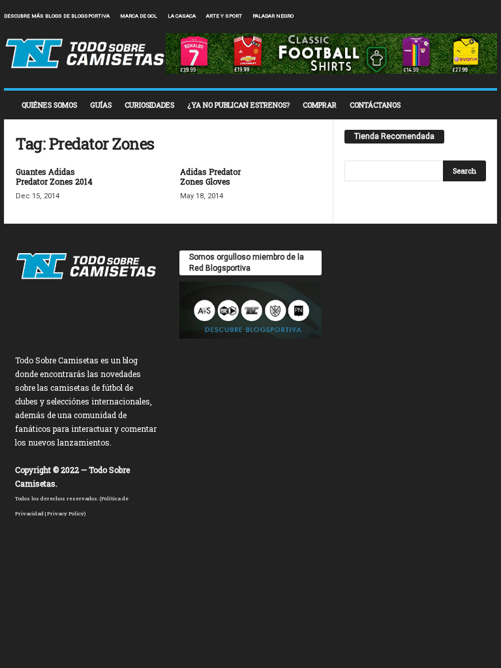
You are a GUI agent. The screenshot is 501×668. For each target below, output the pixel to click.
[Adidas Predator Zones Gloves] (296, 186)
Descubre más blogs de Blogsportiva (57, 16)
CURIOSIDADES (149, 105)
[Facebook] (426, 16)
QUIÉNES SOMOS (49, 105)
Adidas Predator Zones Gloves (210, 176)
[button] (477, 105)
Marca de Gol (138, 16)
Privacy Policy (65, 513)
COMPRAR (320, 105)
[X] (467, 16)
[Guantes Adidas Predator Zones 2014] (132, 186)
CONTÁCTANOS (375, 105)
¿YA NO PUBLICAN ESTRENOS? (238, 105)
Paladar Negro (273, 16)
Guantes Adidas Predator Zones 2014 (54, 176)
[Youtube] (487, 16)
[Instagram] (447, 16)
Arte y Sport (224, 16)
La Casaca (182, 16)
